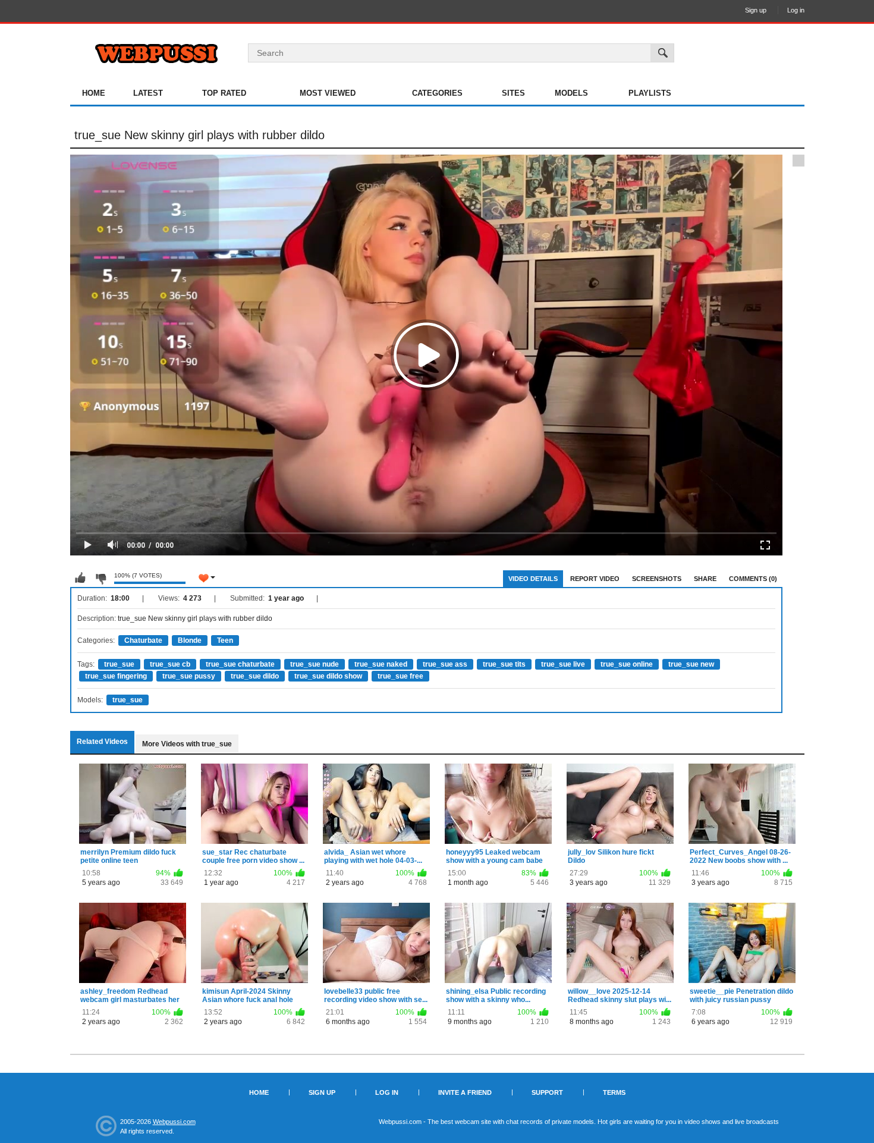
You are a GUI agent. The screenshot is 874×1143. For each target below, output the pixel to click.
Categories (437, 93)
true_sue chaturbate (240, 664)
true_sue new (691, 664)
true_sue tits (504, 664)
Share (705, 578)
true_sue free (400, 676)
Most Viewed (328, 93)
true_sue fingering (116, 676)
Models (571, 93)
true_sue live (563, 664)
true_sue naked (380, 664)
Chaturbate (143, 640)
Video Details (533, 578)
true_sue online (627, 664)
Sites (513, 93)
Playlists (649, 93)
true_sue (119, 664)
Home (93, 93)
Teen (225, 640)
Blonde (190, 640)
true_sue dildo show (328, 676)
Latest (148, 93)
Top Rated (224, 93)
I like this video (80, 578)
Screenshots (656, 578)
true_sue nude (314, 664)
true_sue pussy (188, 676)
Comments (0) (753, 578)
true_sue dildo (255, 676)
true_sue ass (445, 664)
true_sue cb (170, 664)
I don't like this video (100, 578)
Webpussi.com (174, 1121)
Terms (614, 1092)
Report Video (595, 578)
